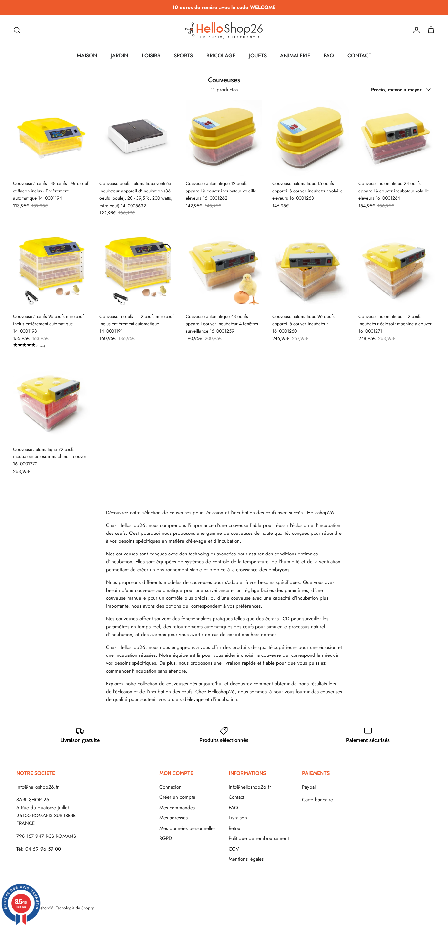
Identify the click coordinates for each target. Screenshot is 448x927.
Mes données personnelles (187, 828)
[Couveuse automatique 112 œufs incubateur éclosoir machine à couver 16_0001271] (396, 271)
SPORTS (183, 55)
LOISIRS (151, 55)
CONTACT (359, 55)
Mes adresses (173, 817)
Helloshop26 (42, 908)
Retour (235, 828)
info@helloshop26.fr (37, 787)
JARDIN (119, 55)
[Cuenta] (415, 30)
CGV (234, 849)
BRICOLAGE (220, 55)
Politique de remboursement (259, 838)
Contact (236, 797)
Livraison (238, 817)
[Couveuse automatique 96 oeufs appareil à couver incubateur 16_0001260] (310, 271)
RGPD (165, 838)
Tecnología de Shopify (75, 908)
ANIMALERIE (295, 55)
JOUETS (258, 55)
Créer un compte (177, 797)
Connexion (170, 787)
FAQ (329, 55)
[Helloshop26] (224, 30)
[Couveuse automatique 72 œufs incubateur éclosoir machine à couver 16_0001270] (51, 404)
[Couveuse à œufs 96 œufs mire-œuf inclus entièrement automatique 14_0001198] (51, 271)
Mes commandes (177, 807)
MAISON (87, 55)
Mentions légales (246, 859)
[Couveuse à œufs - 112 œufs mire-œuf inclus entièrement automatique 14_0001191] (137, 271)
